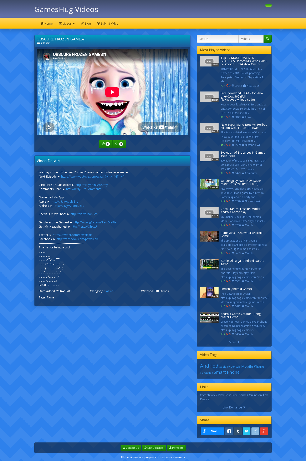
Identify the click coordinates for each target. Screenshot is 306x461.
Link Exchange (233, 407)
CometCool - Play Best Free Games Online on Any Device (234, 397)
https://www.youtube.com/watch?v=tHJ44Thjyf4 (93, 176)
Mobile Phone (252, 366)
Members (177, 448)
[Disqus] (112, 361)
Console (235, 366)
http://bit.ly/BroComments (83, 189)
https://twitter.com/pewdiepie (72, 235)
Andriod (209, 365)
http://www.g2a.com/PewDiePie (94, 222)
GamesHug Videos (66, 9)
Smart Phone (227, 372)
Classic (45, 43)
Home (48, 23)
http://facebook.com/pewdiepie (78, 239)
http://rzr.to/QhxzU (84, 226)
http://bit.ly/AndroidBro (69, 206)
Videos (67, 23)
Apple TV (224, 366)
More (233, 342)
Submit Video (109, 23)
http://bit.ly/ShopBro (84, 214)
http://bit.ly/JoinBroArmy (92, 185)
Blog (87, 23)
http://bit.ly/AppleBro (64, 201)
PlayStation (206, 373)
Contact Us (132, 448)
